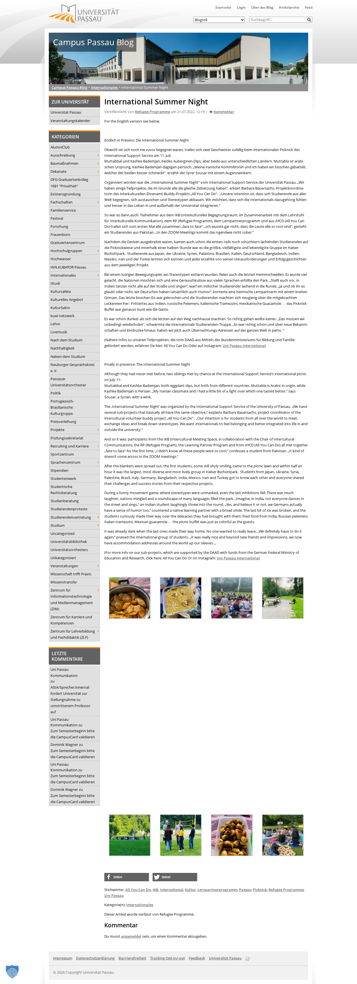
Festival (56, 218)
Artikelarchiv (289, 7)
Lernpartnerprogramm (217, 889)
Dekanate (58, 171)
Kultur (190, 889)
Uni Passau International (244, 345)
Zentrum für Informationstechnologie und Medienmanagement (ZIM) (71, 599)
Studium (57, 525)
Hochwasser (60, 258)
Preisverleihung (63, 421)
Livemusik (58, 331)
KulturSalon (60, 307)
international (171, 889)
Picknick (260, 889)
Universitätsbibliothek (68, 541)
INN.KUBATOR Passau (68, 267)
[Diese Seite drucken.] (247, 957)
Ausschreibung (62, 155)
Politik (55, 393)
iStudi (55, 283)
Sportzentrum (62, 454)
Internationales (63, 275)
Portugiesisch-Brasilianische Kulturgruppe (62, 407)
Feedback (197, 958)
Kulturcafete (60, 291)
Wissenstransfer (63, 582)
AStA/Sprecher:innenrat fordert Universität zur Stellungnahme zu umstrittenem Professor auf (70, 699)
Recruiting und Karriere (69, 446)
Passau (245, 889)
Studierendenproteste (68, 508)
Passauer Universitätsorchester (68, 381)
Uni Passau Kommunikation (64, 672)
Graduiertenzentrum (67, 242)
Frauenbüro (60, 234)
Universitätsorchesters (69, 549)
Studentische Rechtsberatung (63, 489)
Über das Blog (262, 7)
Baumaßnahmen (64, 163)
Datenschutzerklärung (95, 958)
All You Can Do (138, 889)
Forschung (59, 226)
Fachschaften (61, 202)
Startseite (223, 7)
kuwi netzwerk (62, 315)
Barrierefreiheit (132, 958)
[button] (309, 20)
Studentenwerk (63, 478)
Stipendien (59, 470)
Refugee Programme (152, 111)
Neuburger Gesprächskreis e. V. (72, 367)
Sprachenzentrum (65, 462)
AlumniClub (60, 147)
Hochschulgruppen (66, 250)
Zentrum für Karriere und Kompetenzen (71, 620)
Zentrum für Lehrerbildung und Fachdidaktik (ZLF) (72, 634)
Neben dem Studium (67, 356)
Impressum (62, 958)
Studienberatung (64, 500)
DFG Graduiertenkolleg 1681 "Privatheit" (69, 182)
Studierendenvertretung (70, 517)
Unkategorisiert (63, 557)
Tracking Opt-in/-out (167, 958)
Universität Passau (65, 112)
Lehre (55, 323)
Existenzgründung (65, 194)
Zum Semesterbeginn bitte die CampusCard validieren (72, 733)
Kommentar (224, 111)
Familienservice (63, 210)
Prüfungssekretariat (66, 437)
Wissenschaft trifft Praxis (70, 573)
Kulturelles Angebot (66, 299)
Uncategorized (62, 533)
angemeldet (131, 936)
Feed (308, 7)
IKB (155, 889)
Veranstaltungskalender (70, 120)
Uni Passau (114, 895)
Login (241, 7)
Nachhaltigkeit (62, 348)
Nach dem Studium (66, 340)
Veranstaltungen (64, 565)
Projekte (57, 429)
